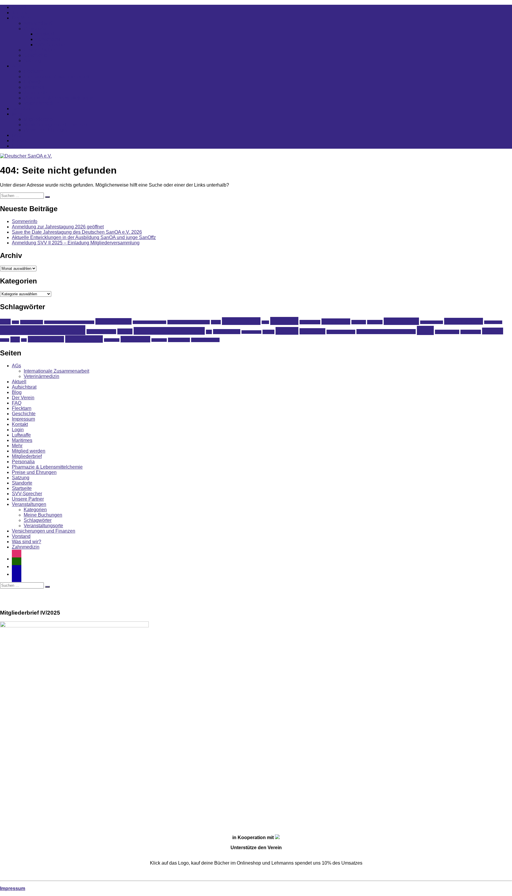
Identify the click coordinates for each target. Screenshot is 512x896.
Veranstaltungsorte (43, 525)
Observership (251, 332)
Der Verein (23, 17)
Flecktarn (33, 71)
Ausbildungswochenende (188, 322)
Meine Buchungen (43, 514)
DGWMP (284, 321)
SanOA (287, 331)
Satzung (32, 60)
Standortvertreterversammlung (386, 331)
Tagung (492, 331)
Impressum (23, 418)
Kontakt (20, 140)
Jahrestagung (463, 321)
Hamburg (375, 322)
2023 (15, 322)
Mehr (17, 113)
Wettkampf (111, 340)
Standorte (22, 108)
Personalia (35, 28)
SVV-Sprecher (51, 44)
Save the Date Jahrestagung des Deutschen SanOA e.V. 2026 (77, 232)
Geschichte (35, 55)
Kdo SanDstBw (101, 331)
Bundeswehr (241, 321)
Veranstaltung (46, 339)
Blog (17, 392)
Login (18, 145)
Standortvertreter (341, 332)
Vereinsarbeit (84, 339)
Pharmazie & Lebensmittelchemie (59, 97)
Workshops (135, 339)
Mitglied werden (28, 450)
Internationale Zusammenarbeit (56, 76)
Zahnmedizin (37, 92)
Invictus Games (431, 322)
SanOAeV (312, 331)
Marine (124, 331)
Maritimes (34, 87)
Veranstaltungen (29, 504)
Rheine (268, 332)
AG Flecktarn (31, 322)
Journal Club (493, 322)
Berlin (216, 322)
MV (209, 332)
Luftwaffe (33, 81)
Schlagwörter (38, 520)
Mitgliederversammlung (169, 331)
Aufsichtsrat (48, 39)
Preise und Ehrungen (46, 129)
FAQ (16, 135)
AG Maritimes (113, 321)
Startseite (22, 488)
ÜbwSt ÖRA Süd (205, 340)
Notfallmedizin (226, 331)
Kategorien (35, 509)
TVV (15, 339)
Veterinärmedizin (41, 103)
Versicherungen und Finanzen (55, 124)
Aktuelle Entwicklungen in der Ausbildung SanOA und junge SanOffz (84, 237)
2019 (5, 322)
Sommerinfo (24, 221)
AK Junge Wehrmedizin (149, 322)
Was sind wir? (38, 23)
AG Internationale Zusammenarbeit (69, 322)
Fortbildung (335, 321)
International (401, 321)
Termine (20, 12)
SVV (425, 330)
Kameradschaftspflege (42, 330)
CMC (265, 322)
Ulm (24, 340)
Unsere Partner (40, 49)
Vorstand (45, 33)
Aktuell (19, 7)
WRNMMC (159, 340)
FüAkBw (358, 322)
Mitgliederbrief (39, 119)
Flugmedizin (310, 322)
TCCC (4, 340)
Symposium (470, 332)
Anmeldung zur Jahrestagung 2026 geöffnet (58, 226)
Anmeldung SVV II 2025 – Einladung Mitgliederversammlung (76, 242)
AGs (16, 65)
